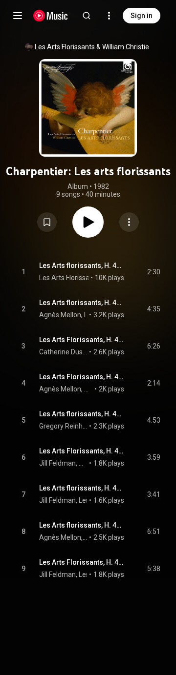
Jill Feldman (57, 500)
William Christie (125, 47)
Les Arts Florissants (65, 47)
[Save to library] (47, 222)
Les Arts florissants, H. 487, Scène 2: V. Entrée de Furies (82, 414)
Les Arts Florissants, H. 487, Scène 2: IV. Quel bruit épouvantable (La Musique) (82, 377)
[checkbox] (153, 272)
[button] (47, 222)
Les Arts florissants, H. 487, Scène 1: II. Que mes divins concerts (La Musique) (82, 303)
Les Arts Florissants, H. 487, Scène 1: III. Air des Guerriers (82, 340)
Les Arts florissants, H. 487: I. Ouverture (82, 265)
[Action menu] (129, 222)
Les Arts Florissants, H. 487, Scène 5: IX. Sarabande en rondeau (82, 562)
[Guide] (17, 15)
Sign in (142, 16)
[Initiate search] (86, 15)
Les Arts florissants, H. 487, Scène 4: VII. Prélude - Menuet (82, 488)
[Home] (50, 15)
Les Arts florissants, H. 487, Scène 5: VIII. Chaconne (82, 525)
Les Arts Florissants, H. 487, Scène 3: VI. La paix (82, 451)
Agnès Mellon (60, 315)
